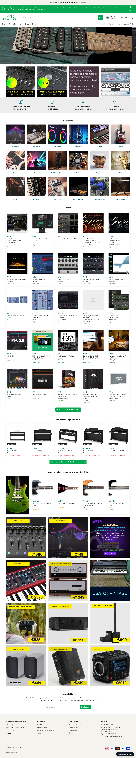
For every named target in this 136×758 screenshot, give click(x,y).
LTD (33, 507)
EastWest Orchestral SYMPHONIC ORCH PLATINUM (115, 241)
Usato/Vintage (39, 9)
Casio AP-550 (88, 451)
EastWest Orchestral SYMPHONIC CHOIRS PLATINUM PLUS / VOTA (91, 241)
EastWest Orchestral (88, 245)
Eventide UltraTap (64, 279)
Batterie (82, 8)
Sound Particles (62, 320)
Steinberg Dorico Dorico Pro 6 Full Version (119, 357)
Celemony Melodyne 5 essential (90, 317)
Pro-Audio (38, 8)
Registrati (85, 707)
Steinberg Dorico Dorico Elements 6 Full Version (91, 357)
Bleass (9, 396)
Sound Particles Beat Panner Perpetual (67, 317)
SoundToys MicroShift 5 (40, 394)
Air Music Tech (112, 320)
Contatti (34, 24)
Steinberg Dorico (87, 360)
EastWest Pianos (11, 245)
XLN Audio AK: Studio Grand (16, 279)
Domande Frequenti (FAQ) (125, 24)
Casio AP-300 (37, 451)
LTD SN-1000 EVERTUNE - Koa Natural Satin (92, 504)
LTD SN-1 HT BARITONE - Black (117, 504)
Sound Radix (35, 243)
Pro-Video (45, 8)
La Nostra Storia (107, 24)
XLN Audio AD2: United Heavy (66, 357)
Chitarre (65, 8)
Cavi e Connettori (18, 9)
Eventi (27, 24)
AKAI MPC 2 (11, 356)
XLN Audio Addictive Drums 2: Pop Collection (41, 357)
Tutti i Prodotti (41, 725)
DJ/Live (76, 8)
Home (4, 24)
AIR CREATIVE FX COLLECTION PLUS (115, 317)
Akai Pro (9, 358)
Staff (20, 24)
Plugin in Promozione (15, 8)
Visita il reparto (79, 51)
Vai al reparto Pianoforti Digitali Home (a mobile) (68, 462)
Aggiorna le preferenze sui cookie (14, 750)
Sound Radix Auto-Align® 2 (118, 279)
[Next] (130, 495)
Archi (99, 8)
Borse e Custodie (6, 9)
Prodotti (12, 24)
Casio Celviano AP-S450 (66, 451)
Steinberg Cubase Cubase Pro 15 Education (68, 395)
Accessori (114, 8)
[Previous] (6, 495)
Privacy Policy (36, 698)
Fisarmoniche (106, 8)
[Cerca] (100, 17)
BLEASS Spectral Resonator (16, 394)
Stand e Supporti (29, 9)
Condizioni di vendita (75, 725)
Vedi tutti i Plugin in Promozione (68, 410)
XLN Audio (10, 281)
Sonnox (9, 318)
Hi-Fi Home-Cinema (28, 8)
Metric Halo (61, 243)
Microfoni (52, 8)
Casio (8, 453)
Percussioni (89, 8)
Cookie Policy (73, 730)
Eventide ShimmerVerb (91, 279)
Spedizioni (72, 733)
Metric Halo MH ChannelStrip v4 (68, 240)
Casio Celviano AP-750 (116, 451)
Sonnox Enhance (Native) (15, 316)
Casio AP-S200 (12, 451)
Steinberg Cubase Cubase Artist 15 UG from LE (117, 395)
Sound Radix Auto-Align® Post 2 (41, 240)
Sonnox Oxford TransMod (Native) (40, 317)
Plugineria (5, 8)
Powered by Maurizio (11, 752)
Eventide (34, 281)
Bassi (70, 8)
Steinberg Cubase (63, 398)
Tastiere (59, 8)
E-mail (90, 109)
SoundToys (35, 396)
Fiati (95, 8)
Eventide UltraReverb (39, 279)
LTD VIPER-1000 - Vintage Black (41, 504)
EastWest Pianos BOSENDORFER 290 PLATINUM (14, 241)
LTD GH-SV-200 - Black (66, 503)
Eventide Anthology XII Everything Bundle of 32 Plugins (91, 396)
